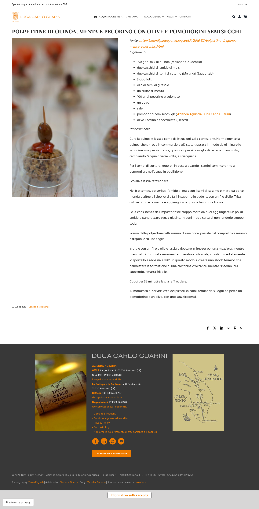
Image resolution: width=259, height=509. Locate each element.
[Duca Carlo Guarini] (36, 13)
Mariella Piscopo (96, 482)
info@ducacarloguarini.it (106, 380)
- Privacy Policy (101, 423)
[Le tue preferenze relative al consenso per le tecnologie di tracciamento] (18, 502)
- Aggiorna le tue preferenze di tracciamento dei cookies (124, 432)
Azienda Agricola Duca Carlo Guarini (203, 114)
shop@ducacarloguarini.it (107, 398)
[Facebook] (95, 441)
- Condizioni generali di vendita (110, 418)
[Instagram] (112, 441)
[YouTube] (121, 441)
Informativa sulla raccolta (129, 495)
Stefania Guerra (69, 482)
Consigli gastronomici (39, 307)
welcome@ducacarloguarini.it (109, 407)
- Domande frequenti (104, 414)
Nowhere (141, 482)
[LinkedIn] (104, 441)
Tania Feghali (35, 482)
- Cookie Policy (100, 427)
